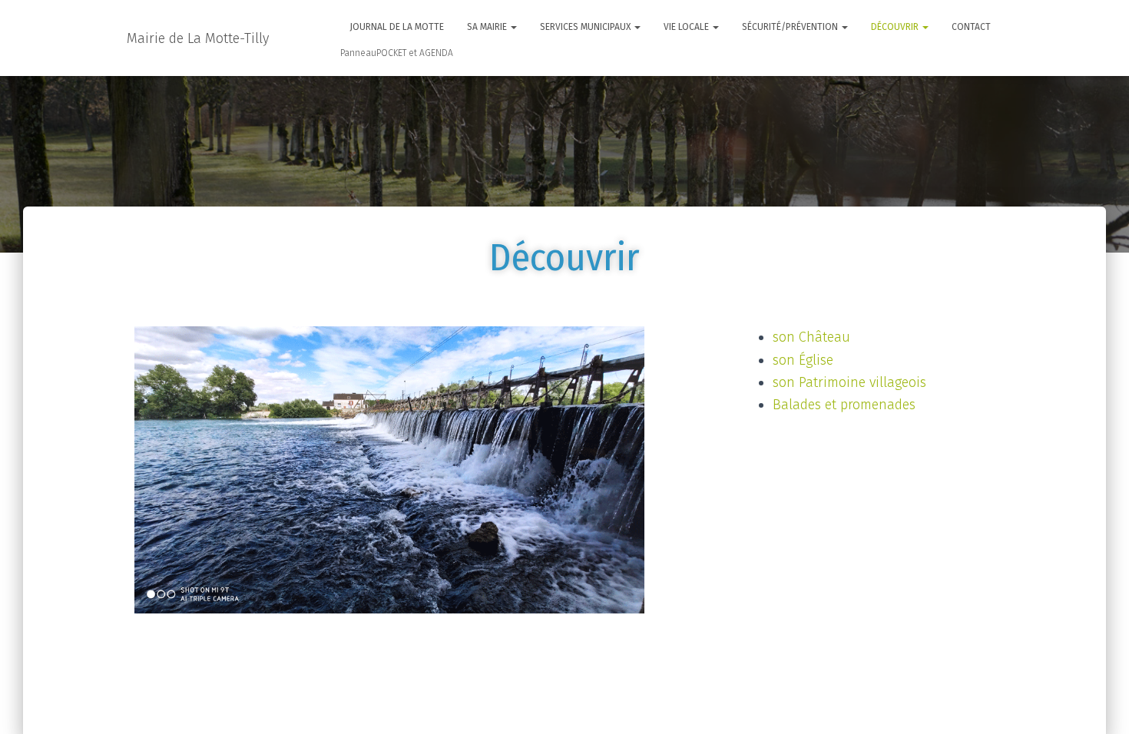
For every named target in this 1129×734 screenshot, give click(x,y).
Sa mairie (488, 26)
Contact (971, 26)
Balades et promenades (844, 404)
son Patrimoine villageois (849, 382)
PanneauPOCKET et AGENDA (396, 53)
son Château (811, 337)
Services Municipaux (586, 26)
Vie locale (687, 26)
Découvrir (896, 26)
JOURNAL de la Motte (396, 26)
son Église (803, 360)
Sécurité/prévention (791, 26)
